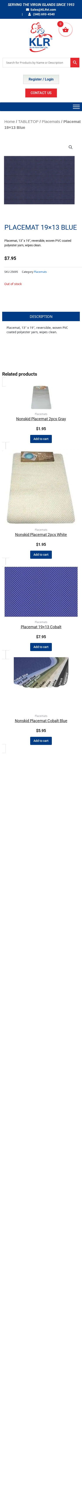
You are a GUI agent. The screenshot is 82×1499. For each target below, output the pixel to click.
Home (9, 121)
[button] (71, 147)
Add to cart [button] (41, 439)
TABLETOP (28, 121)
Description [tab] (41, 316)
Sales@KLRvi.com (43, 9)
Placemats (51, 121)
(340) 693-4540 (43, 14)
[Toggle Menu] (76, 107)
